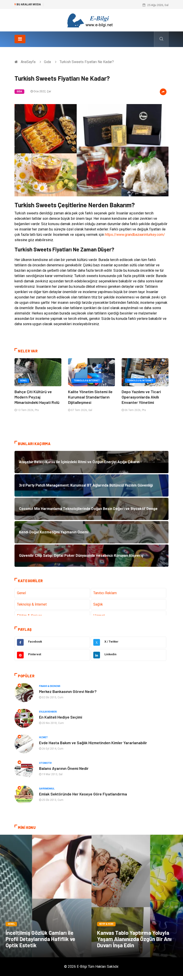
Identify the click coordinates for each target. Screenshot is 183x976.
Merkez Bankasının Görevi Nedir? (68, 691)
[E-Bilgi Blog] (91, 20)
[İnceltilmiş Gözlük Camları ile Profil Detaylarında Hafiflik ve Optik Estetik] (46, 896)
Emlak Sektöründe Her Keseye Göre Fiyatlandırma (83, 793)
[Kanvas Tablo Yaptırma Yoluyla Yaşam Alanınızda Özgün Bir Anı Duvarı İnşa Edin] (137, 896)
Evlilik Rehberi (48, 712)
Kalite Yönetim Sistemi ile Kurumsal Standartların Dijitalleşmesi (90, 397)
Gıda (47, 62)
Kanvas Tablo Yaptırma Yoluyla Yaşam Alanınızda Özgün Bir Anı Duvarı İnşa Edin (134, 938)
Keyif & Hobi (106, 924)
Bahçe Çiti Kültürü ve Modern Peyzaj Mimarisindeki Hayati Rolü (37, 397)
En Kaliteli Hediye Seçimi (60, 717)
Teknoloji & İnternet (87, 380)
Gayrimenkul (46, 788)
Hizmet (43, 737)
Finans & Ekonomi (49, 686)
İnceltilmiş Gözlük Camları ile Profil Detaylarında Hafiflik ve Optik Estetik (40, 938)
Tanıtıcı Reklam (105, 593)
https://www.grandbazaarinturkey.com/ (135, 234)
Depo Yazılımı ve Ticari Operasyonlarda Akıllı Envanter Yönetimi (141, 397)
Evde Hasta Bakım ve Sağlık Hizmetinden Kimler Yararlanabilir (93, 742)
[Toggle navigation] (20, 39)
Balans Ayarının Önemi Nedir (64, 768)
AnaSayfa (28, 62)
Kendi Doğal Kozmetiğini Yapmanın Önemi (73, 5)
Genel (23, 380)
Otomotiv (45, 763)
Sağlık (98, 604)
